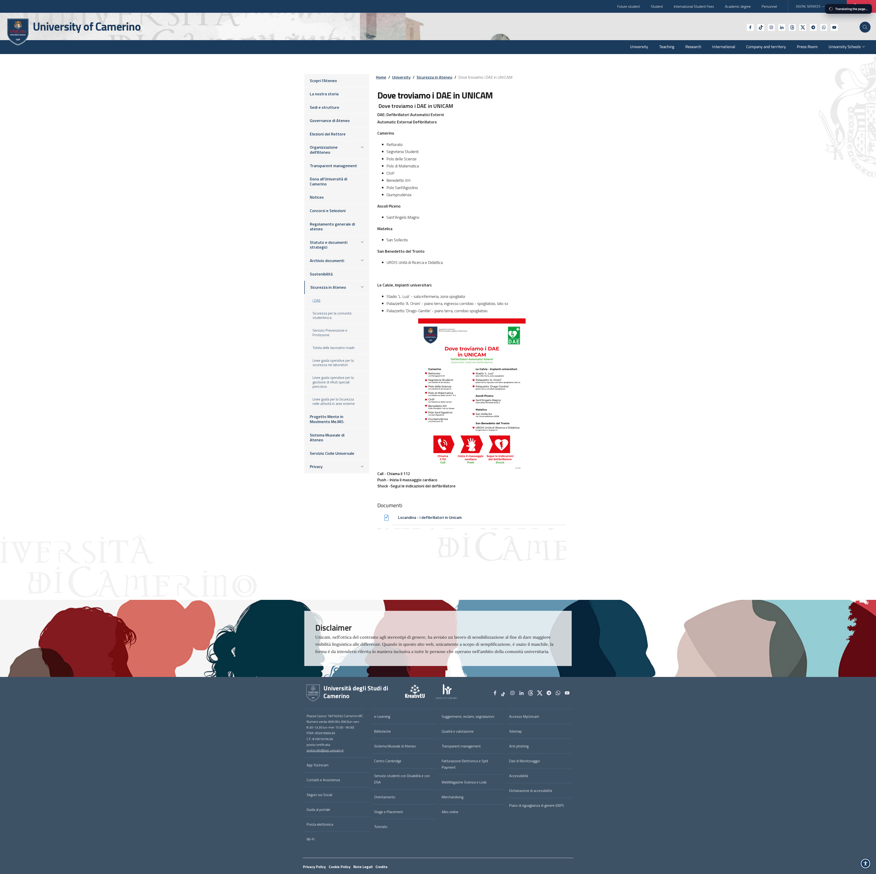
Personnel (769, 6)
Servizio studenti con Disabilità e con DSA (402, 779)
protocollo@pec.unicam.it (325, 750)
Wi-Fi (311, 839)
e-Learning (382, 716)
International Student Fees (694, 6)
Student (657, 6)
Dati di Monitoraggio (524, 761)
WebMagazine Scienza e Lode (464, 782)
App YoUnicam (317, 765)
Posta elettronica (320, 824)
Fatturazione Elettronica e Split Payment (465, 764)
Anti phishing (519, 746)
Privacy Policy (314, 866)
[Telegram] (811, 27)
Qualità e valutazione (458, 731)
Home (381, 77)
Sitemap (515, 731)
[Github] (790, 27)
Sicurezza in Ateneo (434, 77)
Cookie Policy (339, 866)
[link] (409, 693)
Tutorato (380, 826)
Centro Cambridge (387, 761)
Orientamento (384, 797)
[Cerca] (865, 27)
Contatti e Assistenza (323, 780)
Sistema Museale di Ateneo (395, 746)
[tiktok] (759, 27)
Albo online (450, 811)
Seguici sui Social (319, 794)
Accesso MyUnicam (524, 716)
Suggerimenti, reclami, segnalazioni (468, 716)
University (401, 77)
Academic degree (738, 6)
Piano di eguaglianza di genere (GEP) (536, 805)
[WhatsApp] (822, 27)
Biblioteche (382, 731)
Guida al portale (318, 809)
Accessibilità (518, 775)
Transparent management (461, 746)
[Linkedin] (780, 27)
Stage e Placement (388, 811)
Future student (628, 6)
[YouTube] (832, 27)
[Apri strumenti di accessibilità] (865, 863)
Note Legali (363, 866)
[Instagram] (769, 27)
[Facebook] (748, 27)
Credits (381, 866)
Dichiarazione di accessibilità (530, 790)
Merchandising (452, 797)
